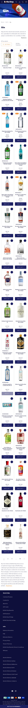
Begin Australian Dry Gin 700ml (7, 132)
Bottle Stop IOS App (8, 617)
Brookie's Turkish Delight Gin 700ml (20, 480)
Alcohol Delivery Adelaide (9, 677)
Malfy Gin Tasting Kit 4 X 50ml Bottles (7, 416)
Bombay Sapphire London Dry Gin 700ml (7, 100)
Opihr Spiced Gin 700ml (7, 290)
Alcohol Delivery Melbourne (10, 664)
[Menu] (2, 2)
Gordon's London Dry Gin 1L (20, 68)
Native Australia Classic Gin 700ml (7, 258)
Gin (10, 22)
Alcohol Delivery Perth (8, 667)
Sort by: (18, 43)
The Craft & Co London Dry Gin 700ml (20, 258)
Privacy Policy (6, 640)
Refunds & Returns (7, 637)
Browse (2, 22)
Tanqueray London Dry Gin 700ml (7, 163)
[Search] (16, 2)
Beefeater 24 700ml (20, 510)
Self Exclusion (6, 613)
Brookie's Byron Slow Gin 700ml (20, 227)
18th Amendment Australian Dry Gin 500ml (7, 543)
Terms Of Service (7, 643)
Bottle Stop (15, 700)
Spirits (7, 22)
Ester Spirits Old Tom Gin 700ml (7, 480)
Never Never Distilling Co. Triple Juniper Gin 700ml (7, 195)
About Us (5, 603)
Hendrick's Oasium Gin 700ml (20, 353)
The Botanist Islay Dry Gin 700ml (20, 132)
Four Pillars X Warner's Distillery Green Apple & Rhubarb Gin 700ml (7, 448)
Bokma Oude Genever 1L (7, 322)
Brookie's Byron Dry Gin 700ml (7, 227)
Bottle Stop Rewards (8, 610)
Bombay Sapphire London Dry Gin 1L (7, 385)
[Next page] (24, 558)
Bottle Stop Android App (9, 620)
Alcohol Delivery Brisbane (9, 671)
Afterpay (5, 650)
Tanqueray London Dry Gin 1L (20, 100)
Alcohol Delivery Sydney (9, 661)
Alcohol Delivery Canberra (10, 681)
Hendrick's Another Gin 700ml (21, 322)
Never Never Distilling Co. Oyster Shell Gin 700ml (20, 164)
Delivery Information (8, 630)
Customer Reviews (8, 597)
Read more (23, 37)
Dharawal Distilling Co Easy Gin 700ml (21, 543)
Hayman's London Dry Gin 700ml (20, 290)
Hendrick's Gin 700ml (7, 510)
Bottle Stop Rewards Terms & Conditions (13, 647)
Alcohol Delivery (7, 657)
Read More (9, 585)
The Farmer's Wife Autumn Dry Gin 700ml (20, 448)
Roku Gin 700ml (7, 67)
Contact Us (6, 600)
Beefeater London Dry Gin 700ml (7, 353)
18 (20, 558)
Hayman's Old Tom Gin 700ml (20, 416)
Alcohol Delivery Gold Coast (10, 674)
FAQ (4, 633)
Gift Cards (5, 607)
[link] (14, 11)
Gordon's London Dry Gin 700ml (20, 195)
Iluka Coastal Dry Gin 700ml (20, 385)
